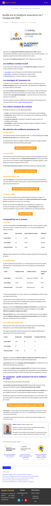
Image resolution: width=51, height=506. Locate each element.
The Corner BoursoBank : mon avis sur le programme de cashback (18, 478)
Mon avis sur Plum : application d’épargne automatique (15, 479)
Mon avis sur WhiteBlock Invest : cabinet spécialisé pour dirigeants (18, 481)
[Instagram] (22, 500)
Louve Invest (37, 156)
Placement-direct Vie (9, 76)
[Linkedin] (19, 500)
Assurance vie (24, 22)
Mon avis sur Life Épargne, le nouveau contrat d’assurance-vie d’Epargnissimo (21, 476)
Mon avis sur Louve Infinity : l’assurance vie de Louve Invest (25, 456)
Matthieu (6, 22)
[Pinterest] (25, 500)
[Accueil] (11, 8)
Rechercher (5, 463)
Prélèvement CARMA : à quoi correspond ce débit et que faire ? (17, 474)
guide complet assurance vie (25, 102)
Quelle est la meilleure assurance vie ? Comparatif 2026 (30, 8)
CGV (35, 501)
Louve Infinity (7, 74)
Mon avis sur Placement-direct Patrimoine (10, 455)
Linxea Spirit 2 (7, 72)
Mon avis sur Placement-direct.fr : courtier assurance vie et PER (41, 456)
